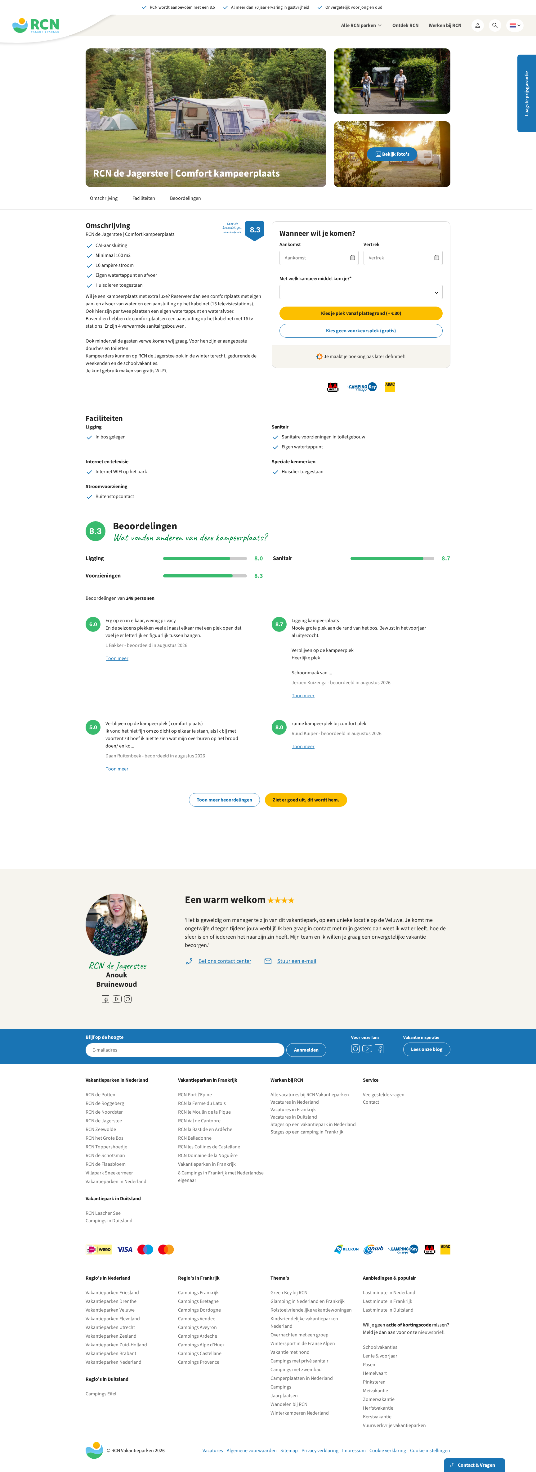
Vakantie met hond (290, 1352)
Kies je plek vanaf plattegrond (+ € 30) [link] (361, 313)
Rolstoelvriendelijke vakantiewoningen (311, 1310)
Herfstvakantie (378, 1408)
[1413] (355, 1049)
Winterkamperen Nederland (299, 1413)
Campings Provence (198, 1362)
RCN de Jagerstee (104, 1120)
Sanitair (282, 558)
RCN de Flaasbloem (106, 1164)
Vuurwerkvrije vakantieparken (394, 1425)
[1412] (367, 1049)
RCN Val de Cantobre (199, 1120)
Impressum (354, 1450)
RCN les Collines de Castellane (209, 1146)
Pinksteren (374, 1382)
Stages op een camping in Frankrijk (306, 1132)
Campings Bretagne (198, 1301)
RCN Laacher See (103, 1213)
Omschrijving (104, 198)
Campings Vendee (196, 1318)
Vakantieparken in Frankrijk (207, 1164)
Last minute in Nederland (389, 1292)
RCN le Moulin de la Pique (204, 1112)
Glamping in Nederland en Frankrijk (307, 1301)
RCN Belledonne (195, 1138)
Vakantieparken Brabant (111, 1353)
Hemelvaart (375, 1373)
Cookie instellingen (430, 1450)
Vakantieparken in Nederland (116, 1181)
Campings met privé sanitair (299, 1361)
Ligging (95, 558)
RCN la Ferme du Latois (202, 1103)
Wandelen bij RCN (288, 1404)
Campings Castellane (199, 1353)
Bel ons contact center (225, 961)
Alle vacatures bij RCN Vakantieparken (309, 1094)
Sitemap (289, 1450)
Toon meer (117, 658)
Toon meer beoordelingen (224, 800)
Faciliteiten (143, 198)
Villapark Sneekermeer (109, 1172)
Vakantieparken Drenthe (111, 1301)
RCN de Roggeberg (105, 1103)
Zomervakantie (379, 1399)
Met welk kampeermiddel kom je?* (315, 278)
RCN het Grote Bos (104, 1138)
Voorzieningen (103, 576)
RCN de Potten (100, 1094)
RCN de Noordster (104, 1112)
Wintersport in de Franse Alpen (302, 1343)
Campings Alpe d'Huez (201, 1344)
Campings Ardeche (197, 1336)
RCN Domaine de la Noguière (208, 1155)
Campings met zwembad (296, 1369)
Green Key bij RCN (288, 1292)
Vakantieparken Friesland (112, 1292)
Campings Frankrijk (198, 1292)
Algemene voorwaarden (252, 1450)
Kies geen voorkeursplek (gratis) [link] (361, 330)
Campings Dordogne (199, 1310)
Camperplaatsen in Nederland (301, 1378)
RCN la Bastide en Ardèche (205, 1129)
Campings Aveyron (197, 1327)
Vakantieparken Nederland (113, 1362)
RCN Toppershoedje (106, 1146)
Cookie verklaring (387, 1450)
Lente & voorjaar (380, 1356)
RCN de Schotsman (105, 1155)
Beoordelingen (185, 198)
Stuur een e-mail (296, 961)
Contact (371, 1102)
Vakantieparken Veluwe (110, 1310)
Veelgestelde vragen (383, 1094)
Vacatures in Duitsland (293, 1117)
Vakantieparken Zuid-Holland (116, 1344)
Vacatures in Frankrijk (293, 1109)
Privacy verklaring (320, 1450)
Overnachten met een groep (299, 1334)
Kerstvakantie (377, 1416)
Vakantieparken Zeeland (111, 1336)
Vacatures (213, 1450)
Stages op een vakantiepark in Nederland (313, 1124)
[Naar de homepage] (35, 25)
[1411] (379, 1049)
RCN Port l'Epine (195, 1094)
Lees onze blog (427, 1049)
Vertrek (371, 244)
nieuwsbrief (430, 1332)
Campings (280, 1387)
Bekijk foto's (395, 154)
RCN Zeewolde (101, 1129)
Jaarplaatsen (284, 1395)
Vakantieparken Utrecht (110, 1327)
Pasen (369, 1364)
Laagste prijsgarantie (526, 93)
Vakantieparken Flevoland (113, 1318)
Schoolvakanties (380, 1347)
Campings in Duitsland (109, 1220)
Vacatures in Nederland (294, 1102)
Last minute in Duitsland (388, 1310)
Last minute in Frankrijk (387, 1301)
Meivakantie (375, 1390)
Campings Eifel (101, 1393)
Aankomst (290, 244)
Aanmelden (306, 1050)
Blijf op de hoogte (104, 1037)
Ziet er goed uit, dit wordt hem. (306, 800)
